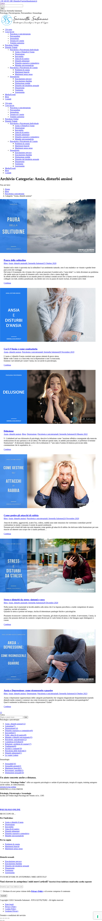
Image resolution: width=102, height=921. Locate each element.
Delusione (9, 431)
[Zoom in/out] (8, 918)
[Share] (3, 918)
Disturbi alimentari (12, 831)
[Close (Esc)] (1, 918)
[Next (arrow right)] (3, 920)
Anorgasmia (10, 873)
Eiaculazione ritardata (13, 864)
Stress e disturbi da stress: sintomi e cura (24, 599)
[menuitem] (8, 29)
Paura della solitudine (15, 260)
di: (34, 263)
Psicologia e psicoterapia (31, 352)
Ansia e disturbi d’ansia (14, 822)
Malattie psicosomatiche (14, 836)
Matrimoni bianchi (12, 846)
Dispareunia (9, 868)
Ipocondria (9, 827)
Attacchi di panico (12, 829)
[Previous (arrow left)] (1, 920)
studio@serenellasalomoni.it (26, 1)
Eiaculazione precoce (13, 861)
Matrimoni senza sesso (14, 849)
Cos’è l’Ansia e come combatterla (20, 349)
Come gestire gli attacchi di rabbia (21, 515)
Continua (7, 283)
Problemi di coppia (12, 844)
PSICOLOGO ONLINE (10, 809)
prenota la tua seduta (8, 787)
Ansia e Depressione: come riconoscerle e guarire (28, 690)
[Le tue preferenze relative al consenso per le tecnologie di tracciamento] (97, 916)
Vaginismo (9, 870)
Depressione (32, 434)
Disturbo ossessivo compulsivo (17, 833)
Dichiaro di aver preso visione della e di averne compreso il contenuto (36, 891)
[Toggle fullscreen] (6, 918)
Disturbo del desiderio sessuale (17, 866)
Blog (6, 263)
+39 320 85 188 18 (7, 1)
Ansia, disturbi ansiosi (17, 263)
